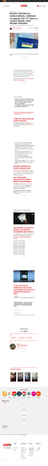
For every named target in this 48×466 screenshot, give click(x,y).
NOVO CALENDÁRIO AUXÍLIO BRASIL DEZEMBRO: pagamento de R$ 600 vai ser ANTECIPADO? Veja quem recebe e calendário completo (24, 113)
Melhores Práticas (23, 452)
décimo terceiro (21, 337)
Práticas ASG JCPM (24, 449)
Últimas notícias (15, 447)
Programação (30, 454)
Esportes (14, 450)
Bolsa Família (29, 337)
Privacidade (22, 450)
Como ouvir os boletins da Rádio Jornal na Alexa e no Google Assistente (31, 449)
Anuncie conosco (31, 455)
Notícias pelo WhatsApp (31, 452)
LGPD (22, 453)
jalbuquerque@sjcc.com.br (20, 346)
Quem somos (23, 447)
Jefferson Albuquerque (16, 27)
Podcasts (14, 449)
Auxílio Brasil (31, 71)
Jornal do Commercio (39, 448)
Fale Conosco (23, 456)
